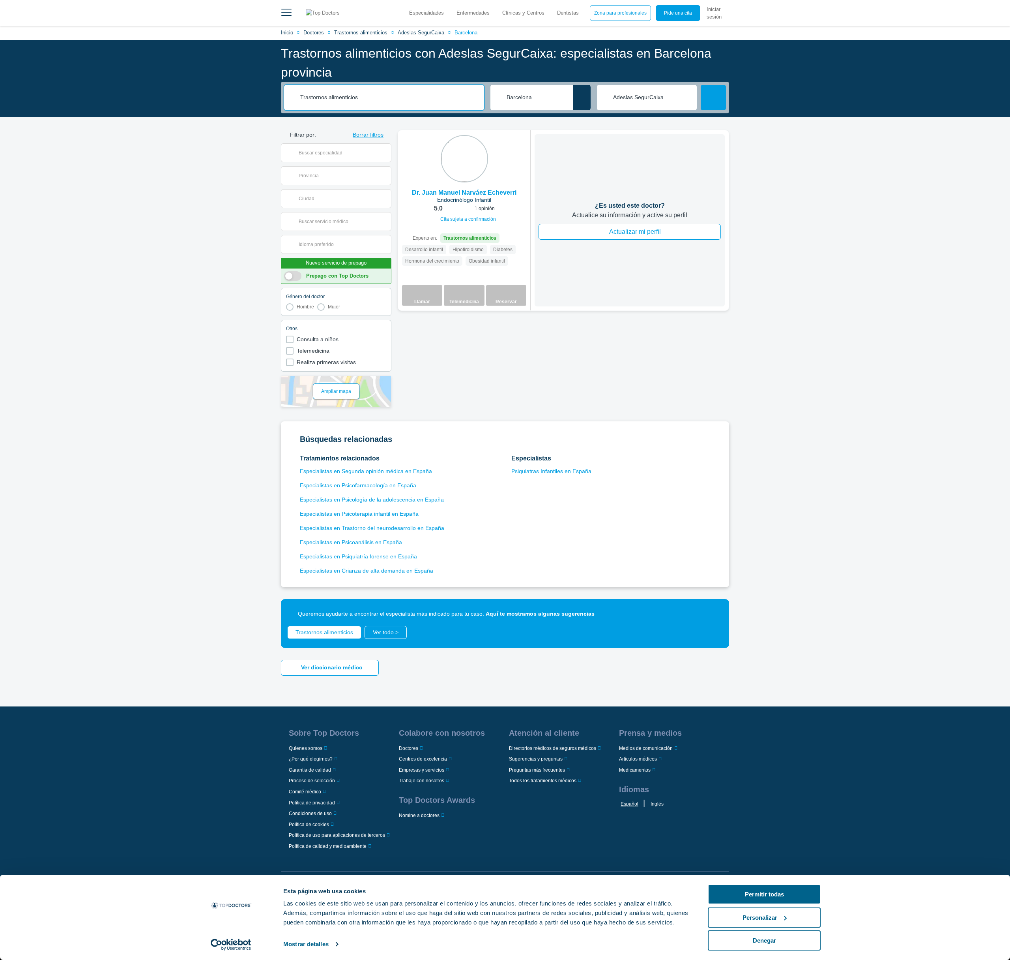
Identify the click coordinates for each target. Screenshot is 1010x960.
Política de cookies (309, 824)
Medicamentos (635, 770)
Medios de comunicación (646, 748)
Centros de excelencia (423, 759)
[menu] (286, 13)
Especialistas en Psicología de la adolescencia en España (372, 499)
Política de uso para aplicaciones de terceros (337, 835)
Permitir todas (764, 894)
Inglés (657, 804)
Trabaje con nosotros (421, 780)
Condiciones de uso (310, 813)
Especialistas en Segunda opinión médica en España (366, 471)
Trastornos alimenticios (360, 33)
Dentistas (568, 13)
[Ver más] (521, 147)
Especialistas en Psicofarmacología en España (358, 485)
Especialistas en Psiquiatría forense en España (358, 556)
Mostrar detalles (306, 944)
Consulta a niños (318, 339)
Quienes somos (305, 748)
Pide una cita (678, 13)
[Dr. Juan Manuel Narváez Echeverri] (464, 158)
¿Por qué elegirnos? (311, 759)
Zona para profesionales (620, 13)
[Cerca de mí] (582, 97)
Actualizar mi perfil (635, 231)
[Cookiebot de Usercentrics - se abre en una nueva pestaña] (231, 945)
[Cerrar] (714, 614)
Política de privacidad (312, 803)
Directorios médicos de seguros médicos (552, 748)
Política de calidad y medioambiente (328, 846)
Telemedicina (313, 351)
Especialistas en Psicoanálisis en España (351, 542)
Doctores (313, 33)
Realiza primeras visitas (326, 362)
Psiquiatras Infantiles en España (551, 471)
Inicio (287, 33)
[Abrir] (385, 152)
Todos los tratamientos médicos (542, 780)
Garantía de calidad (310, 770)
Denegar (764, 940)
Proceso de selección (312, 780)
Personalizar (760, 917)
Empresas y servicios (421, 770)
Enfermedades (473, 13)
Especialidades (426, 13)
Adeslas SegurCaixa (421, 33)
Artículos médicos (638, 759)
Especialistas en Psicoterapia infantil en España (359, 514)
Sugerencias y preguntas (536, 759)
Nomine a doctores (419, 815)
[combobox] (389, 97)
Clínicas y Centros (523, 13)
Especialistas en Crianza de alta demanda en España (366, 570)
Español (629, 804)
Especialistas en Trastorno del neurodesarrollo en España (372, 528)
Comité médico (305, 792)
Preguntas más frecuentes (537, 770)
